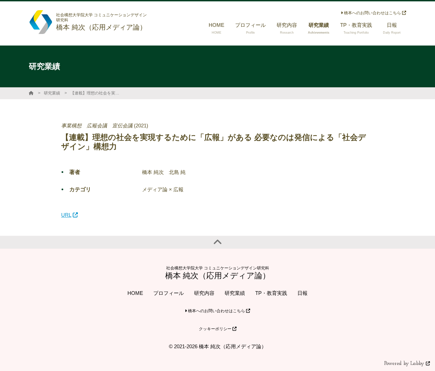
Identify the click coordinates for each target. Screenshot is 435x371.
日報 (302, 293)
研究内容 (204, 293)
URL (66, 215)
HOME (135, 293)
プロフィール (168, 293)
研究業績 (52, 93)
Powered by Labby (405, 363)
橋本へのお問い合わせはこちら (372, 13)
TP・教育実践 (271, 293)
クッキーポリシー (215, 328)
